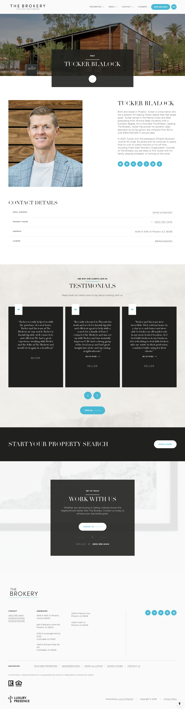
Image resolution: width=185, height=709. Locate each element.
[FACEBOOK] (159, 164)
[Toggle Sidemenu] (174, 7)
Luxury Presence (125, 699)
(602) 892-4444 (100, 544)
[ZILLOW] (153, 164)
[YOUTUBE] (120, 164)
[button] (92, 527)
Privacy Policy (170, 699)
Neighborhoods (71, 666)
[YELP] (140, 164)
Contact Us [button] (133, 666)
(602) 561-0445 (163, 222)
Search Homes (165, 444)
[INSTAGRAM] (146, 164)
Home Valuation (93, 666)
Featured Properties (45, 666)
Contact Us (160, 7)
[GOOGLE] (127, 164)
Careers (142, 7)
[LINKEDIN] (133, 164)
